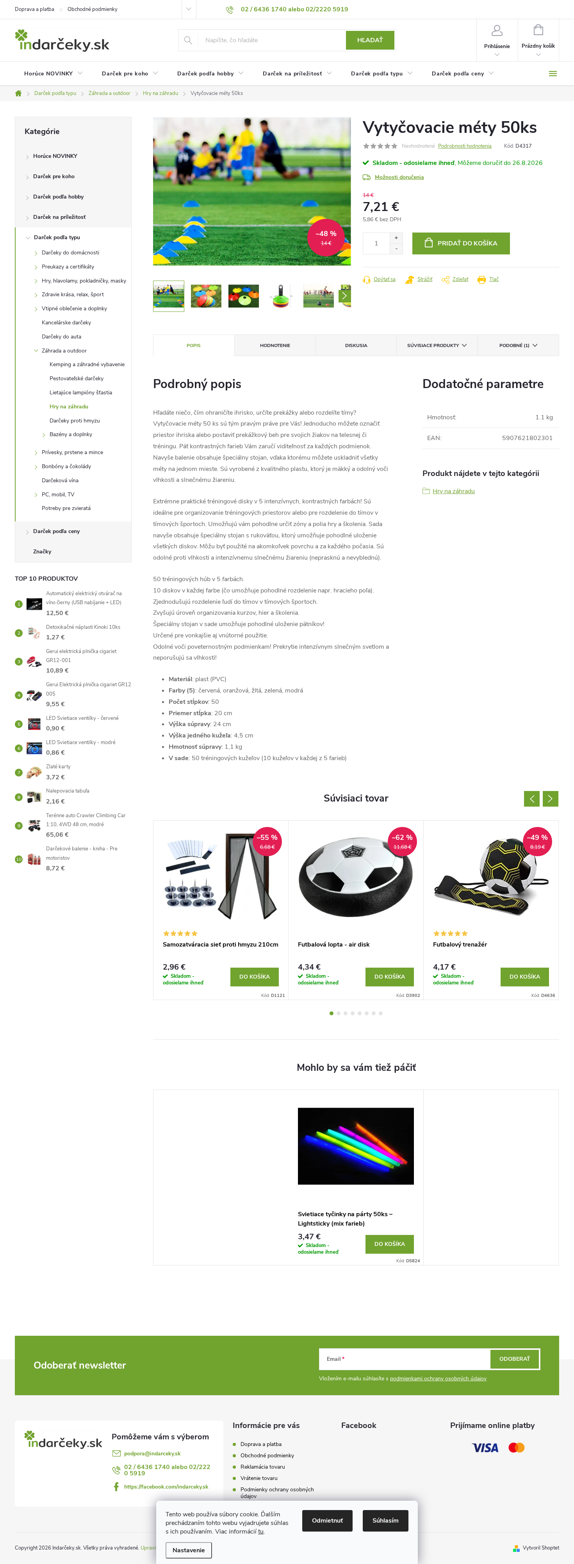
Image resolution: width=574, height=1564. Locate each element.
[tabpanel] (221, 910)
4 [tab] (353, 1013)
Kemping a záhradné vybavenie (87, 364)
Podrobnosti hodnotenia (465, 146)
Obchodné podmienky (93, 9)
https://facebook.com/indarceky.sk (166, 1487)
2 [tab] (338, 1013)
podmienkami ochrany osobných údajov (438, 1378)
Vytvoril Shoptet (541, 1547)
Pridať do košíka (467, 243)
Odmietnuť (327, 1520)
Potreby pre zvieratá (66, 508)
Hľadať (370, 40)
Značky (42, 551)
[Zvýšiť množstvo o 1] (396, 238)
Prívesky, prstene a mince (72, 452)
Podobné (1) (514, 345)
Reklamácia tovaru (263, 1467)
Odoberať (514, 1359)
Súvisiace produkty (433, 345)
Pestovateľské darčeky (76, 378)
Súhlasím (386, 1520)
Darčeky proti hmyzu (75, 420)
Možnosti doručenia (399, 177)
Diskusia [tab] (356, 345)
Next (550, 799)
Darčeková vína (60, 480)
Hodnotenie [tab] (275, 345)
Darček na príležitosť (59, 217)
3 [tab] (346, 1013)
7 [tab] (374, 1013)
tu (261, 1531)
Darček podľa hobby (58, 196)
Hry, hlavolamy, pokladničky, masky (84, 281)
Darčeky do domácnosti (70, 252)
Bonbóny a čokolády (66, 466)
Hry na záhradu (69, 406)
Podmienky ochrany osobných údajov (277, 1493)
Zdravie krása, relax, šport (73, 294)
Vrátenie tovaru (259, 1478)
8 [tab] (381, 1013)
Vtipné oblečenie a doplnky (74, 308)
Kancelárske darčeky (66, 322)
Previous (532, 799)
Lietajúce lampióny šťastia (81, 392)
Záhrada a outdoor (64, 350)
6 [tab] (367, 1013)
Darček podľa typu (57, 237)
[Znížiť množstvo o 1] (396, 248)
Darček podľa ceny (56, 531)
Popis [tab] (194, 345)
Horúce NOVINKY (55, 156)
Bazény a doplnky (71, 434)
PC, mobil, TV (58, 494)
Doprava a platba (34, 9)
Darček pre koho (54, 176)
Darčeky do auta (61, 336)
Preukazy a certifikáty (68, 266)
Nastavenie (189, 1550)
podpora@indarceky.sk (152, 1453)
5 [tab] (360, 1013)
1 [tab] (331, 1013)
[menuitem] (54, 74)
